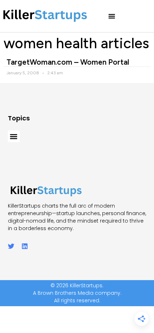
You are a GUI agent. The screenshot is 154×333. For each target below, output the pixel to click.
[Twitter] (11, 246)
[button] (111, 16)
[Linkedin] (24, 246)
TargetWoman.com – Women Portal (67, 62)
